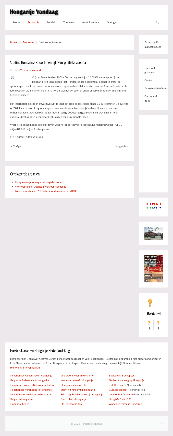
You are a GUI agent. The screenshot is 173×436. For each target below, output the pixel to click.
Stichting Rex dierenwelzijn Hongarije (82, 394)
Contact (149, 80)
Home (16, 22)
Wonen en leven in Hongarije (77, 380)
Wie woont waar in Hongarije (77, 375)
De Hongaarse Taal (71, 403)
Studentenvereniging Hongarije (126, 380)
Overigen (112, 22)
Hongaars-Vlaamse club (74, 384)
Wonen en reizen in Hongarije (125, 403)
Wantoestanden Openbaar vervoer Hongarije (40, 186)
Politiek (51, 22)
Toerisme (68, 22)
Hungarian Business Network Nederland (32, 384)
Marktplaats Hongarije (73, 399)
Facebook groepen (149, 70)
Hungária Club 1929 (120, 399)
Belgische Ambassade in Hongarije (29, 380)
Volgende (121, 146)
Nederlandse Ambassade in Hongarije (31, 375)
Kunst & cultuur (90, 22)
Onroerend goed (150, 98)
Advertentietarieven (153, 88)
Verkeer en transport (30, 70)
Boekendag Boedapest (121, 375)
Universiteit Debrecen (121, 394)
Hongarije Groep (19, 403)
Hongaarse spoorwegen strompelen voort (38, 182)
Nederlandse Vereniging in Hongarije (31, 389)
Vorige (17, 146)
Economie (33, 22)
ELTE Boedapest (118, 389)
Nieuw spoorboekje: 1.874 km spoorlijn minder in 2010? (46, 190)
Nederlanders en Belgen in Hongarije (31, 394)
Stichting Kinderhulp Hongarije (78, 389)
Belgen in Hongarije (21, 399)
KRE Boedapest (117, 384)
